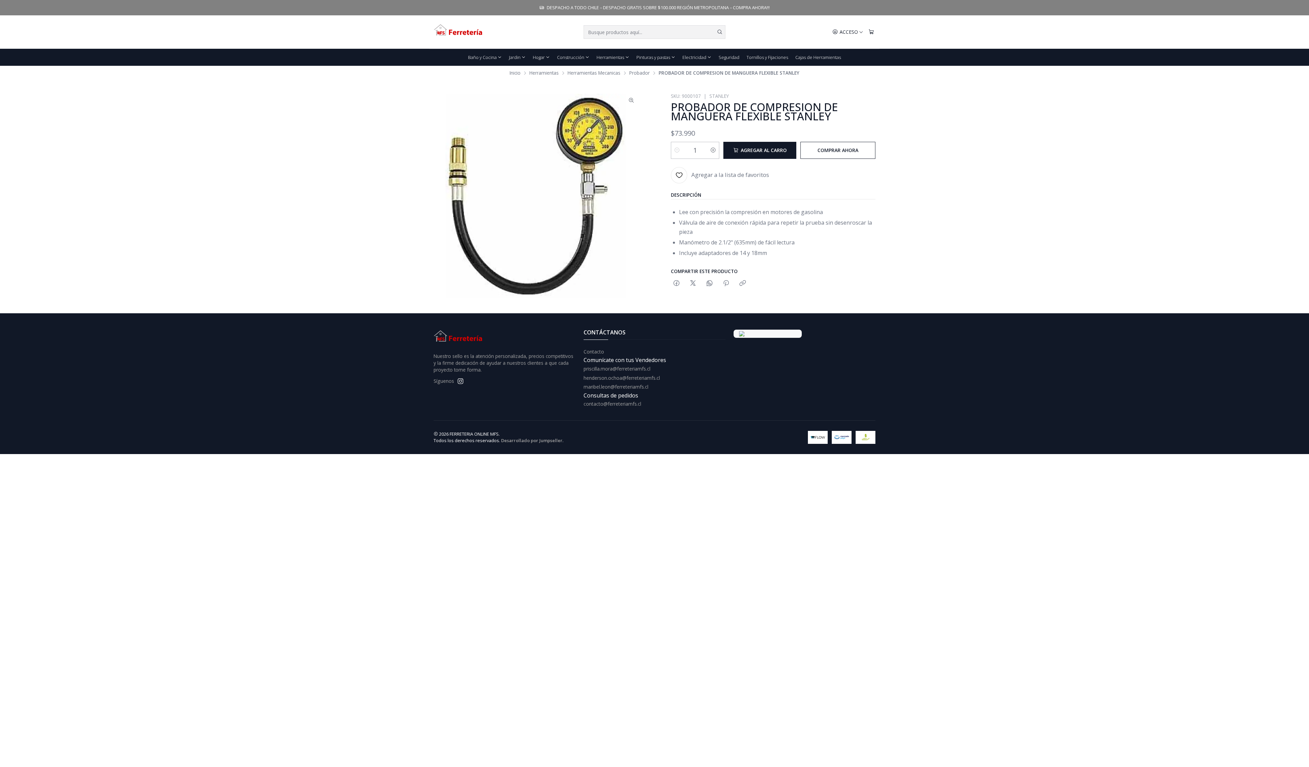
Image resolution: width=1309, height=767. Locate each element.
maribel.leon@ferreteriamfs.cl (616, 387)
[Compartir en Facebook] (676, 283)
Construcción (570, 57)
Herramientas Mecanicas (594, 73)
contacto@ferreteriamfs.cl (612, 404)
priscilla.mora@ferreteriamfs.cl (617, 368)
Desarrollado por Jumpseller (531, 440)
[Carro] (871, 32)
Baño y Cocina (482, 57)
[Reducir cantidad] (677, 150)
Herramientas (610, 57)
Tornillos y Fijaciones (767, 57)
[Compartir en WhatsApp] (709, 283)
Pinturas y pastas (653, 57)
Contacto (594, 351)
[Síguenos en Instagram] (460, 381)
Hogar (539, 57)
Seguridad (729, 57)
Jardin (515, 57)
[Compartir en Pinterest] (726, 283)
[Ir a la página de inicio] (458, 32)
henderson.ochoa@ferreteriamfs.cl (622, 378)
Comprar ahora (837, 150)
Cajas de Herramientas (818, 57)
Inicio (515, 73)
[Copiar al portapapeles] (742, 283)
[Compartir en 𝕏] (693, 283)
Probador (639, 73)
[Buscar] (719, 32)
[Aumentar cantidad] (713, 150)
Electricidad (694, 57)
